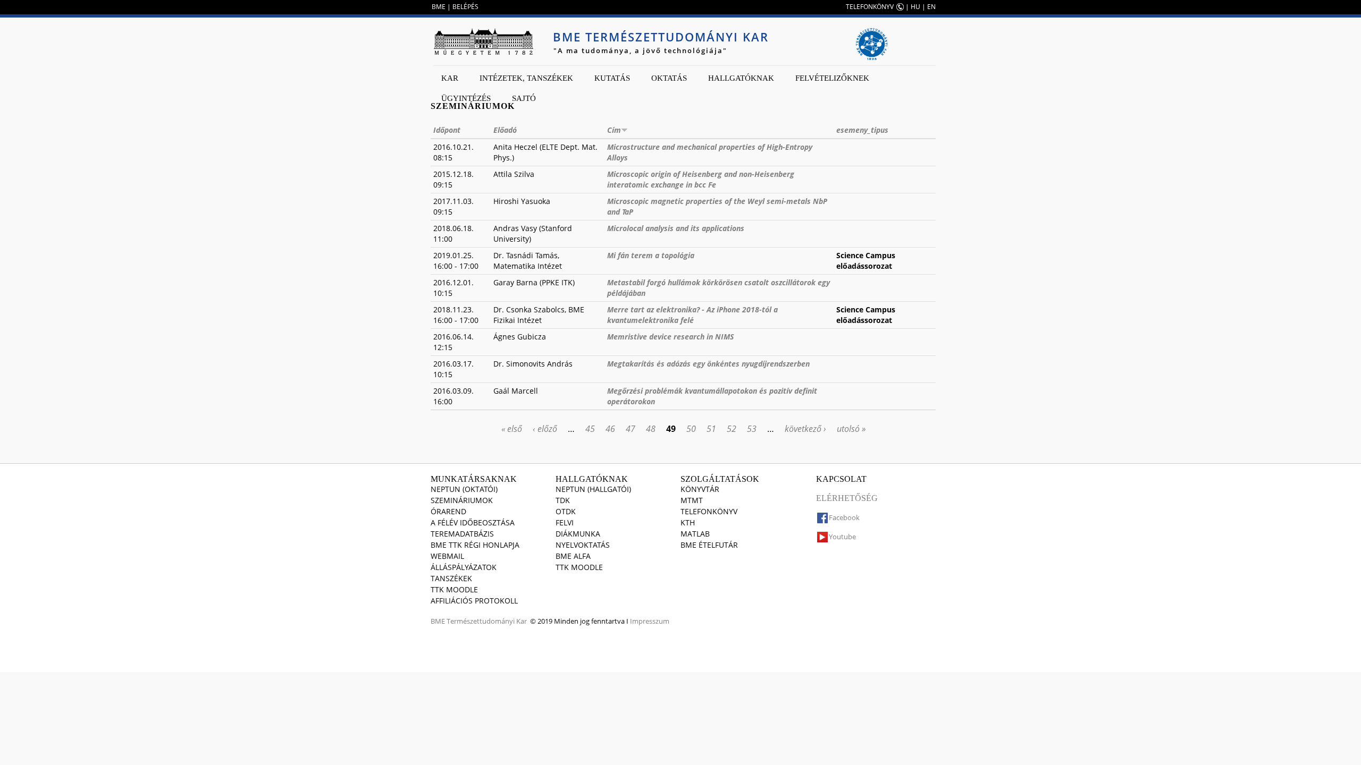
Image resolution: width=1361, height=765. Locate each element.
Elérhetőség (847, 498)
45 (590, 429)
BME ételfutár (709, 545)
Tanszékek (451, 578)
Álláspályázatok (464, 567)
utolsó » (851, 429)
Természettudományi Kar (487, 621)
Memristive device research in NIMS (670, 337)
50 (691, 429)
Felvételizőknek (832, 78)
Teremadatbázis (462, 534)
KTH (687, 522)
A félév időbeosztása (473, 522)
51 (711, 429)
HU (915, 6)
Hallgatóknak (741, 78)
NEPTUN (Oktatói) (464, 489)
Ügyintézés (466, 98)
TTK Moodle (454, 589)
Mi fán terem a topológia (650, 255)
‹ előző (545, 429)
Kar (449, 78)
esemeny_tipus (862, 130)
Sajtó (524, 98)
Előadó (505, 130)
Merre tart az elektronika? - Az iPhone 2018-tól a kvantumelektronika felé (692, 314)
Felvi (565, 522)
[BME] (483, 41)
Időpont (446, 130)
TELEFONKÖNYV (870, 6)
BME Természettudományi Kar (661, 37)
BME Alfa (573, 556)
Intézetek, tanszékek (526, 78)
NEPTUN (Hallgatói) (593, 489)
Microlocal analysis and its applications (675, 228)
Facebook (844, 517)
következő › (805, 429)
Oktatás (669, 78)
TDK (563, 500)
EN (931, 6)
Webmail (447, 556)
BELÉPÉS (465, 6)
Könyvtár (699, 489)
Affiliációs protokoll (474, 601)
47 (630, 429)
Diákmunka (578, 534)
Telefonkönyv (708, 511)
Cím (614, 130)
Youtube (842, 536)
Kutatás (612, 78)
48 (651, 429)
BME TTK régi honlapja (475, 545)
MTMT (691, 500)
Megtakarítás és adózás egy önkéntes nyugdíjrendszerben (708, 364)
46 (610, 429)
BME (439, 6)
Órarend (448, 511)
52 (731, 429)
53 (752, 429)
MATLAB (695, 534)
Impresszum (649, 621)
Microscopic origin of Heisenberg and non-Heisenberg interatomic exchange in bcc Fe (700, 179)
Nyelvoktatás (583, 545)
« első (511, 429)
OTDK (566, 511)
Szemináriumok (462, 500)
